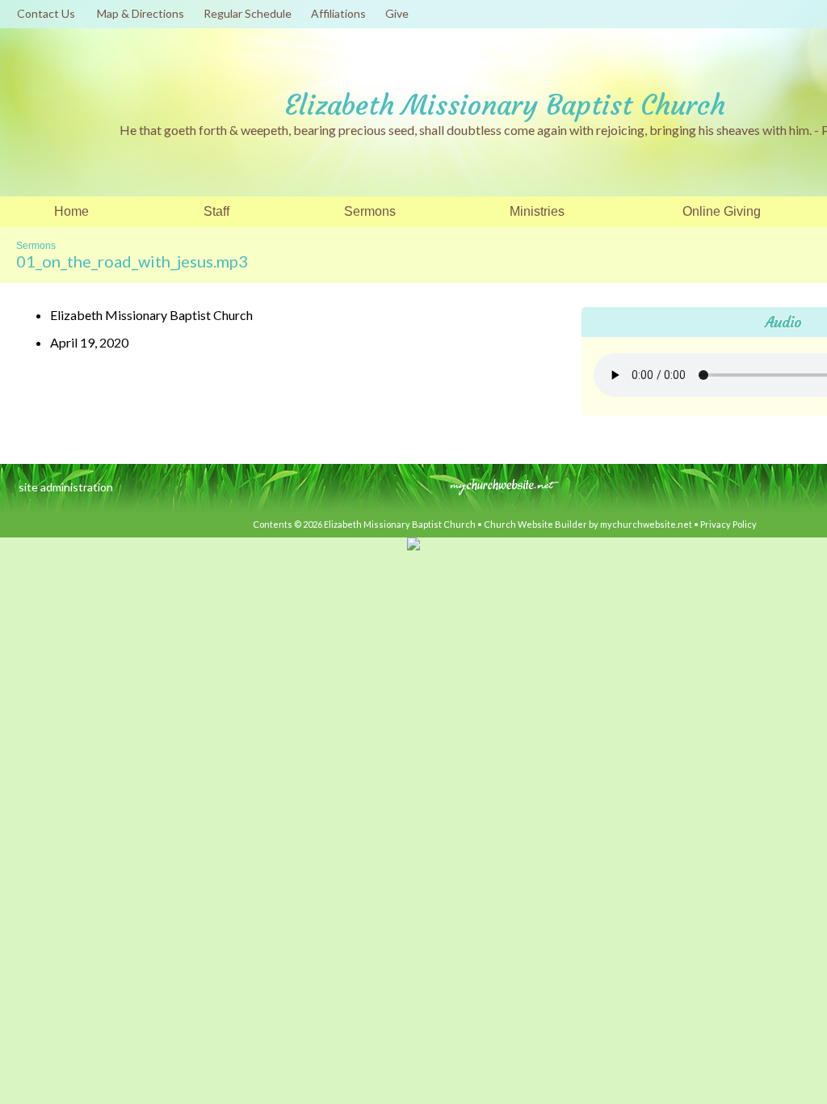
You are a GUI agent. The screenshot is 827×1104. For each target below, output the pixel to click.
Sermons (36, 245)
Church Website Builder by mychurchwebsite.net (588, 524)
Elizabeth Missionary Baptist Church (505, 105)
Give (394, 13)
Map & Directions (138, 13)
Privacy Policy (728, 524)
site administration (66, 487)
